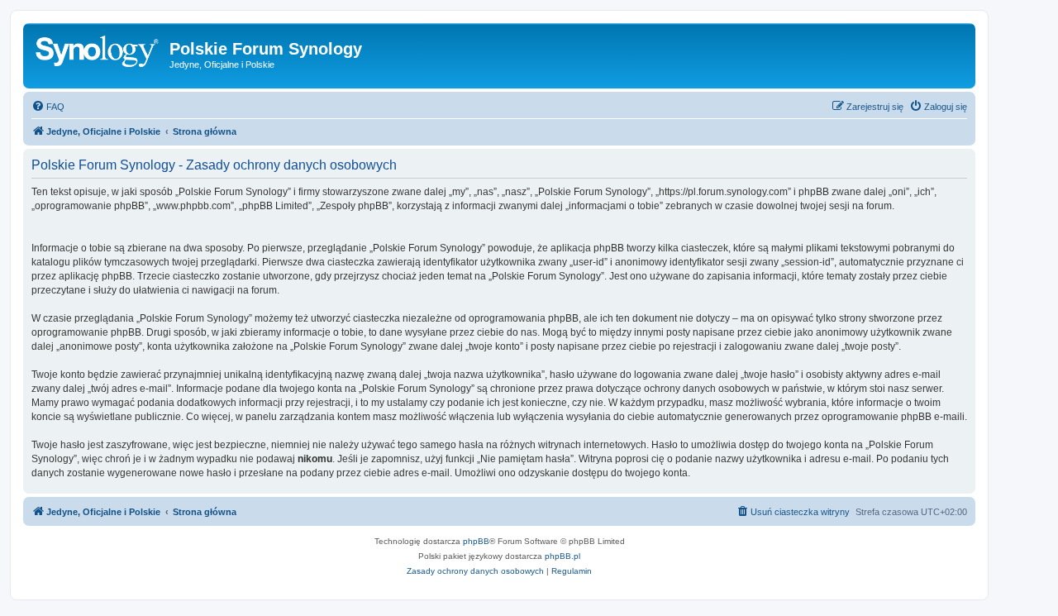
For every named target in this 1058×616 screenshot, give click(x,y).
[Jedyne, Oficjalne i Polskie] (98, 53)
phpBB (476, 541)
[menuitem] (47, 107)
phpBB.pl (562, 556)
